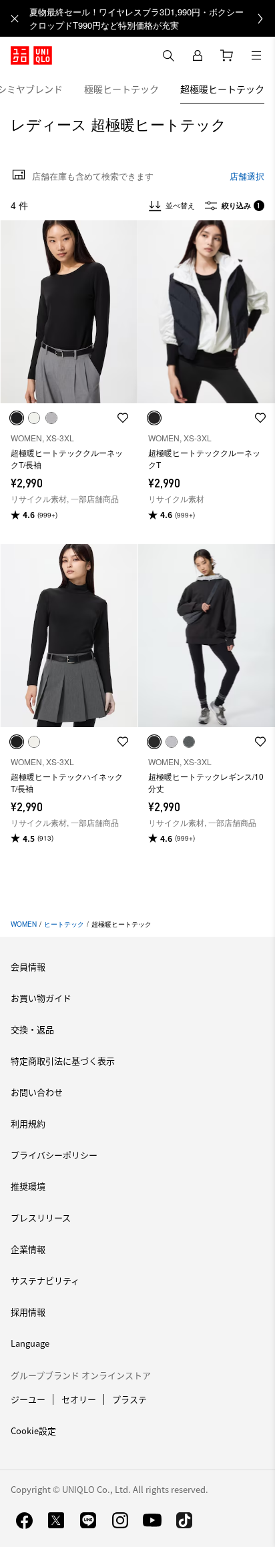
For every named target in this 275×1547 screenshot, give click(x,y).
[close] (14, 18)
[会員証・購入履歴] (197, 55)
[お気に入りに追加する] (123, 418)
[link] (152, 18)
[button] (69, 312)
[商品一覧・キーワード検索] (256, 55)
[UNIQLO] (31, 55)
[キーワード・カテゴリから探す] (168, 55)
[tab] (121, 88)
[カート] (227, 55)
